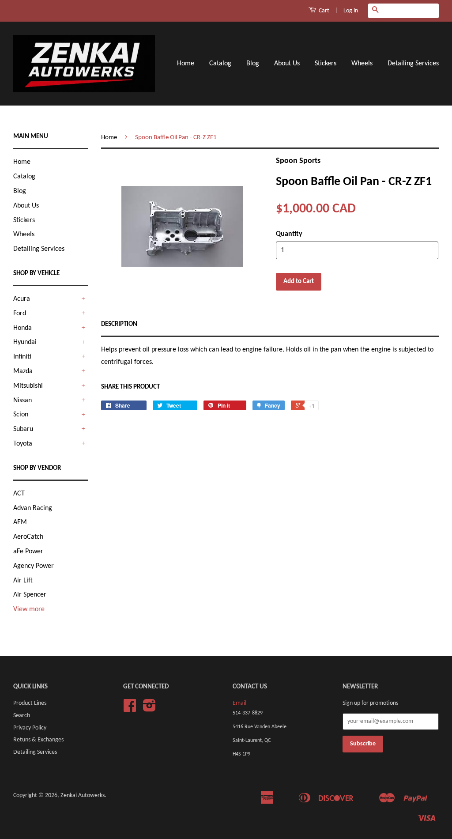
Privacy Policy (29, 728)
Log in (350, 11)
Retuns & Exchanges (38, 740)
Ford (19, 313)
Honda (22, 328)
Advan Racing (32, 508)
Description (119, 324)
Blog (252, 63)
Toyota (22, 443)
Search (21, 715)
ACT (19, 493)
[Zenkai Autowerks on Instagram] (149, 709)
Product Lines (29, 703)
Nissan (22, 400)
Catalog (220, 63)
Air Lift (23, 580)
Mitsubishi (28, 385)
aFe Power (28, 551)
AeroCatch (28, 536)
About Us (287, 63)
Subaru (23, 429)
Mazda (23, 371)
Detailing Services (413, 63)
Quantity (289, 234)
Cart (323, 11)
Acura (21, 298)
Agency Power (33, 566)
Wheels (362, 63)
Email (239, 703)
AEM (20, 522)
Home (185, 63)
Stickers (325, 63)
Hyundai (25, 342)
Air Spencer (29, 594)
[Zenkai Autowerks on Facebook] (129, 709)
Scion (20, 414)
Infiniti (22, 356)
